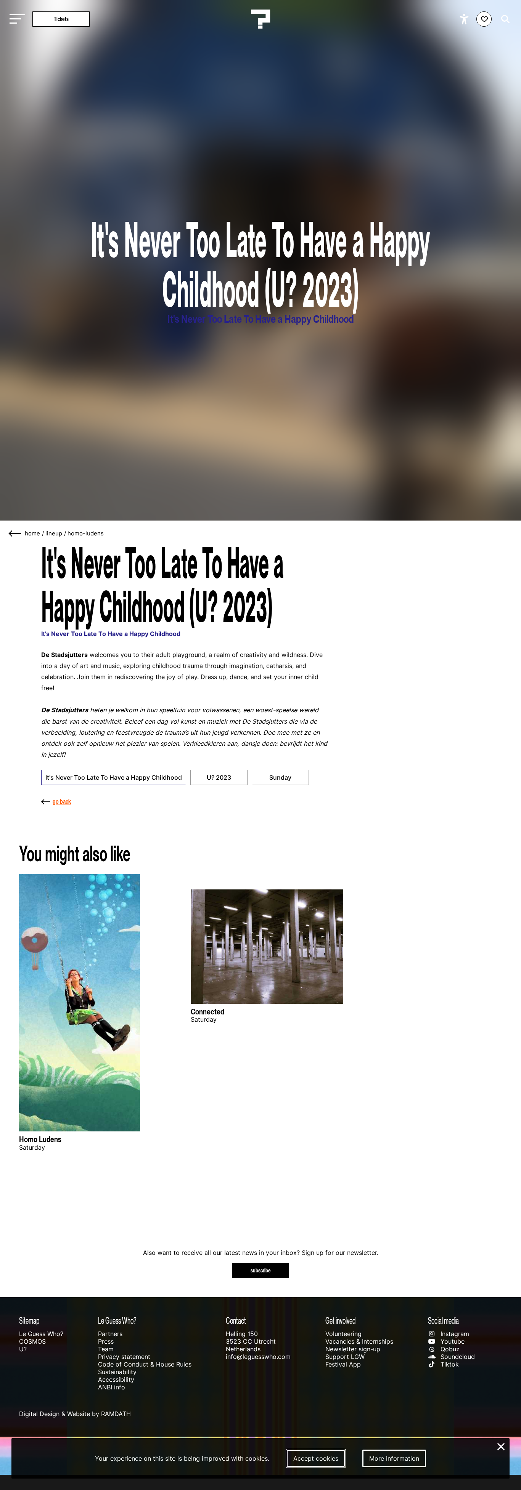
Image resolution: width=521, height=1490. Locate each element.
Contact (236, 1320)
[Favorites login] (484, 19)
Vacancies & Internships (359, 1341)
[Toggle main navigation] (15, 19)
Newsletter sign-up (352, 1349)
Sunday (280, 777)
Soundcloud (457, 1356)
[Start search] (503, 19)
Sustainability (117, 1372)
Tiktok (449, 1364)
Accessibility (116, 1379)
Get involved (340, 1320)
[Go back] (15, 534)
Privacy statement (124, 1356)
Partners (110, 1334)
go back (62, 801)
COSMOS (32, 1341)
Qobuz (449, 1349)
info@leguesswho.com (258, 1356)
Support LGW (345, 1356)
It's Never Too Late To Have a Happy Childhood (113, 777)
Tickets (61, 19)
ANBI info (111, 1387)
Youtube (452, 1341)
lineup (53, 533)
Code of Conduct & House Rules (144, 1364)
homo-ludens (86, 533)
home (32, 533)
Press (106, 1341)
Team (106, 1349)
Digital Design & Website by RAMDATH (75, 1414)
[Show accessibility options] (465, 19)
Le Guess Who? (41, 1334)
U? (23, 1349)
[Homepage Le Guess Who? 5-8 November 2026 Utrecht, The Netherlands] (260, 19)
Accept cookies (315, 1458)
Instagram (454, 1334)
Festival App (343, 1364)
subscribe (261, 1270)
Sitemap (29, 1320)
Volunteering (343, 1334)
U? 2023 (219, 777)
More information (394, 1458)
